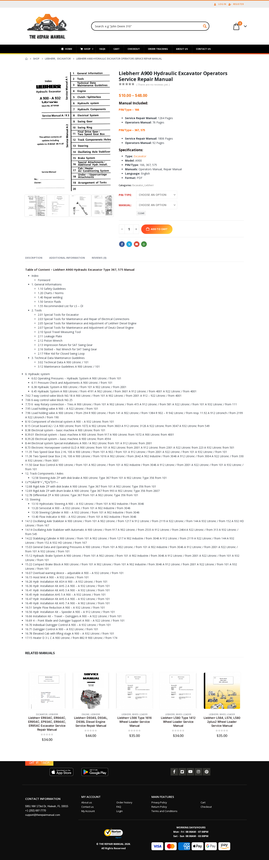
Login (119, 811)
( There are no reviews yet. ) (153, 84)
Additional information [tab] (67, 257)
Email (137, 244)
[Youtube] (190, 771)
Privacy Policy (159, 802)
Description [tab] (33, 257)
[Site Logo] (47, 26)
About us (86, 802)
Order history (124, 802)
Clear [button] (141, 213)
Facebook (122, 244)
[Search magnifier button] (205, 26)
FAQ (118, 806)
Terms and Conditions (164, 811)
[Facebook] (174, 771)
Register (238, 4)
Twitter (129, 244)
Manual (125, 205)
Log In (222, 4)
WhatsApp (144, 244)
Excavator (140, 156)
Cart (203, 802)
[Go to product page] (47, 691)
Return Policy (159, 806)
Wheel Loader (139, 714)
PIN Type (125, 195)
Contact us (87, 806)
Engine (85, 714)
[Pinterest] (206, 771)
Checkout (206, 806)
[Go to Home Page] (26, 59)
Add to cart (159, 229)
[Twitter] (182, 771)
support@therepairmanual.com (42, 814)
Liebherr (149, 185)
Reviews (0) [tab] (99, 257)
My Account (88, 811)
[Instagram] (198, 771)
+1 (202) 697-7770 (35, 810)
